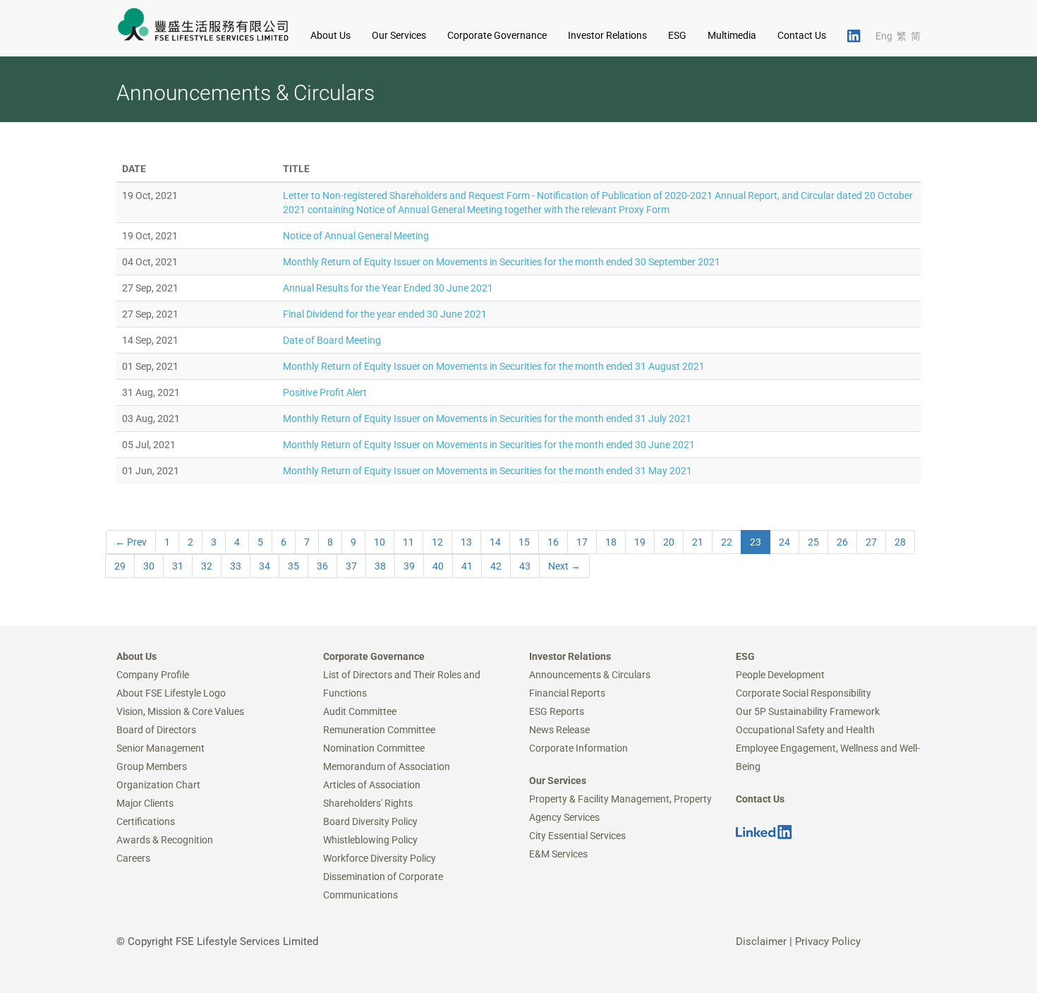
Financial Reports (567, 693)
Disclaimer (761, 941)
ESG (745, 656)
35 (293, 566)
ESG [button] (677, 35)
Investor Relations (570, 656)
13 (466, 542)
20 (668, 542)
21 (697, 542)
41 (467, 566)
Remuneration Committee (379, 729)
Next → (564, 566)
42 (496, 566)
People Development (780, 674)
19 (639, 542)
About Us (136, 656)
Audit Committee (359, 711)
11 (408, 542)
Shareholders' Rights (368, 803)
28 (900, 542)
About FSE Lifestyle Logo (171, 693)
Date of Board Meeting (332, 340)
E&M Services (558, 854)
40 (438, 566)
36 (322, 566)
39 (409, 566)
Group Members (151, 766)
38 (380, 566)
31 (177, 566)
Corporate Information (578, 748)
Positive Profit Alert (325, 392)
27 (871, 542)
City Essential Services (577, 835)
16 (553, 542)
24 (784, 542)
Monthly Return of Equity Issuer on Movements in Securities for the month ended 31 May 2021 (487, 470)
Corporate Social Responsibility (803, 693)
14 (495, 542)
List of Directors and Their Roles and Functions (401, 684)
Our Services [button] (399, 35)
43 (524, 566)
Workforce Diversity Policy (379, 858)
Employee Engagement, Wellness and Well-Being (828, 757)
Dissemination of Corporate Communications (383, 886)
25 (813, 542)
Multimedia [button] (732, 35)
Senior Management (160, 748)
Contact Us (801, 35)
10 (379, 542)
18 (611, 542)
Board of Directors (156, 729)
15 (524, 542)
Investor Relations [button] (607, 35)
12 (437, 542)
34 (264, 566)
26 (842, 542)
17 (582, 542)
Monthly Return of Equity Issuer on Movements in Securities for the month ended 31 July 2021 (487, 418)
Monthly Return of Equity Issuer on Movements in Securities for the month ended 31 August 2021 (494, 366)
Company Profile (152, 674)
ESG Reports (556, 711)
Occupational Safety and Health (805, 729)
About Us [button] (330, 35)
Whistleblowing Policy (370, 839)
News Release (559, 729)
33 (235, 566)
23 (755, 542)
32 (206, 566)
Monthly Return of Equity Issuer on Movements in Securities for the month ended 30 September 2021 (501, 261)
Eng (883, 36)
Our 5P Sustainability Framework (808, 711)
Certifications (145, 821)
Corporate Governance (374, 656)
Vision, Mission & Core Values (180, 711)
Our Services (557, 780)
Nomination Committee (374, 748)
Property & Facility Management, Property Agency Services (620, 808)
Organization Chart (158, 784)
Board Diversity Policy (370, 821)
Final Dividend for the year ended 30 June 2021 (385, 314)
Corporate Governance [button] (497, 35)
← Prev (131, 542)
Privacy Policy (828, 941)
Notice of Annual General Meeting (356, 235)
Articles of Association (371, 784)
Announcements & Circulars (589, 674)
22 (726, 542)
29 (120, 566)
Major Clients (145, 803)
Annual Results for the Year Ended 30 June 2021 (388, 288)
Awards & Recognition (164, 839)
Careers (133, 858)
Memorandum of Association (386, 766)
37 (351, 566)
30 (148, 566)
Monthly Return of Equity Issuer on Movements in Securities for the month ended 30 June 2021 (489, 444)
